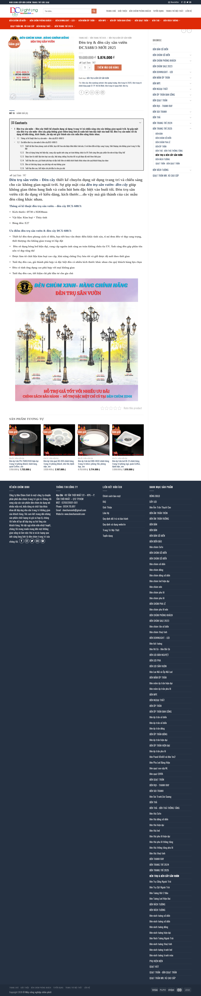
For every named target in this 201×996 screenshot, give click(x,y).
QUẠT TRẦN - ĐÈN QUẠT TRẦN (168, 163)
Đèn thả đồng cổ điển (158, 819)
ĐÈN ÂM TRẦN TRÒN (158, 513)
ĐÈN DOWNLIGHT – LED (65, 20)
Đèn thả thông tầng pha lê (161, 847)
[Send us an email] (190, 2)
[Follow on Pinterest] (42, 540)
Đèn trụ (125, 85)
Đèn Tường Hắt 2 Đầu (158, 893)
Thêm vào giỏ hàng (108, 67)
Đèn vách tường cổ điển (159, 915)
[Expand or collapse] (140, 122)
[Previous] (9, 450)
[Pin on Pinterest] (97, 92)
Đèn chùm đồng (156, 570)
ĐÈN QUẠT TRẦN (141, 20)
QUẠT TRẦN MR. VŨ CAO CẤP (22, 26)
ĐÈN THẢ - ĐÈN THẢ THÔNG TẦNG (169, 150)
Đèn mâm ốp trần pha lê (160, 689)
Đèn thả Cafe (155, 813)
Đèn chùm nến (155, 587)
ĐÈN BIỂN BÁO (155, 541)
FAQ (104, 502)
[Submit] (94, 11)
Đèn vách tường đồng (158, 927)
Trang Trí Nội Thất (174, 11)
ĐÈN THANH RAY (156, 859)
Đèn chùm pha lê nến (158, 609)
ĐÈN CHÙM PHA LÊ (163, 142)
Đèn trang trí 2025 (125, 82)
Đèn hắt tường (155, 643)
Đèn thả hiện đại (156, 825)
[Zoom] (13, 96)
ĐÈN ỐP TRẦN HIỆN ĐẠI (159, 745)
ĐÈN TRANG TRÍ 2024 (64, 26)
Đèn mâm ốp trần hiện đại (161, 683)
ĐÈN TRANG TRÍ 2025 (162, 128)
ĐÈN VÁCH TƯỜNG (170, 20)
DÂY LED (153, 502)
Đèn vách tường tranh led (160, 949)
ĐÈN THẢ (155, 20)
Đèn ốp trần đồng (157, 728)
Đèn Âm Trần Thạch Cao (160, 507)
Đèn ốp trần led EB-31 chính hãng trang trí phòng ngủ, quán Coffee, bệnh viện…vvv (126, 464)
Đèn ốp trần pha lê (157, 751)
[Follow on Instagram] (185, 2)
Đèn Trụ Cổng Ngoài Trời (160, 881)
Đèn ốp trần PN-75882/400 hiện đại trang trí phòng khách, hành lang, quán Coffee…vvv (23, 464)
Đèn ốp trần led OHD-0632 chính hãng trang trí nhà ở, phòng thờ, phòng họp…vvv (93, 464)
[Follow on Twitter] (187, 2)
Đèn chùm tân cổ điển (159, 626)
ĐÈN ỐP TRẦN (161, 146)
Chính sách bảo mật (112, 496)
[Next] (143, 450)
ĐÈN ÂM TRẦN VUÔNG (159, 518)
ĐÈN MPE (102, 20)
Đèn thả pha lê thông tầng (161, 842)
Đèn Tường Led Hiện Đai (159, 898)
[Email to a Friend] (92, 92)
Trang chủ (83, 37)
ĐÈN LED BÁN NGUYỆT (159, 655)
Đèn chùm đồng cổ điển (159, 575)
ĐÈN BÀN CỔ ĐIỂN (160, 49)
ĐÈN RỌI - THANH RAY (162, 106)
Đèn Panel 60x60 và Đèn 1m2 (162, 757)
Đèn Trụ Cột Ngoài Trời (159, 887)
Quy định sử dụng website (114, 524)
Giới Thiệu (122, 11)
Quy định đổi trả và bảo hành (115, 518)
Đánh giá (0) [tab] (22, 113)
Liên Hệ (188, 11)
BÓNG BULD (154, 496)
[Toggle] (190, 55)
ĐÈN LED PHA (155, 660)
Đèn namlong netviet (96, 82)
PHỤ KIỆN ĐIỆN (156, 961)
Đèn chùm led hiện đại (159, 581)
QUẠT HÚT (154, 966)
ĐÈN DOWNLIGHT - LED (163, 72)
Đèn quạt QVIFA (156, 774)
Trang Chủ (111, 11)
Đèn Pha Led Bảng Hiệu (159, 762)
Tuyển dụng (158, 11)
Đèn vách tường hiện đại (160, 932)
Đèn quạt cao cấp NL (158, 768)
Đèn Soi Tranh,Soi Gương (160, 796)
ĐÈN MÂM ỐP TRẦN (86, 20)
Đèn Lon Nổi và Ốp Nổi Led (160, 672)
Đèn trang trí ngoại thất (113, 85)
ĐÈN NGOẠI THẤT (43, 26)
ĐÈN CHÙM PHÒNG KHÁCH (140, 11)
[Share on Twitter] (86, 92)
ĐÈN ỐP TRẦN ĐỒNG (158, 734)
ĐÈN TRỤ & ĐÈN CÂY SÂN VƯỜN (169, 154)
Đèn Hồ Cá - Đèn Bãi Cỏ (159, 649)
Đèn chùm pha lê (156, 592)
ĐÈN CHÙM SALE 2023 (162, 66)
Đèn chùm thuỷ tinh (158, 632)
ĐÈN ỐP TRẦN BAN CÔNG (120, 20)
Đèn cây (85, 82)
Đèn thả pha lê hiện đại (159, 836)
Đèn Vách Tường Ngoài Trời (161, 938)
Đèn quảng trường (111, 82)
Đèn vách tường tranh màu (161, 955)
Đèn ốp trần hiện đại (158, 740)
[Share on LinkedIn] (102, 92)
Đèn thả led (154, 830)
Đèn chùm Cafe (156, 547)
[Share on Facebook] (81, 92)
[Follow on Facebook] (182, 2)
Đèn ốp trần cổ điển (158, 717)
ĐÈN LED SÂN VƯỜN (158, 666)
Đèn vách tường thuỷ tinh (160, 944)
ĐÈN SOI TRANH (160, 111)
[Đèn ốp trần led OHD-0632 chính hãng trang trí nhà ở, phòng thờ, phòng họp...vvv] (93, 440)
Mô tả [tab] (12, 113)
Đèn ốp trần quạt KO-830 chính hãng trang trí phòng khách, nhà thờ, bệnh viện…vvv (59, 464)
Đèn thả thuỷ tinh (157, 853)
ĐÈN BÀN (159, 133)
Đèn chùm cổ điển (157, 564)
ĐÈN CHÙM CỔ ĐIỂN (17, 20)
